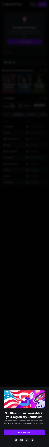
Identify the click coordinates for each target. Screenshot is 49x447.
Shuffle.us (7, 423)
